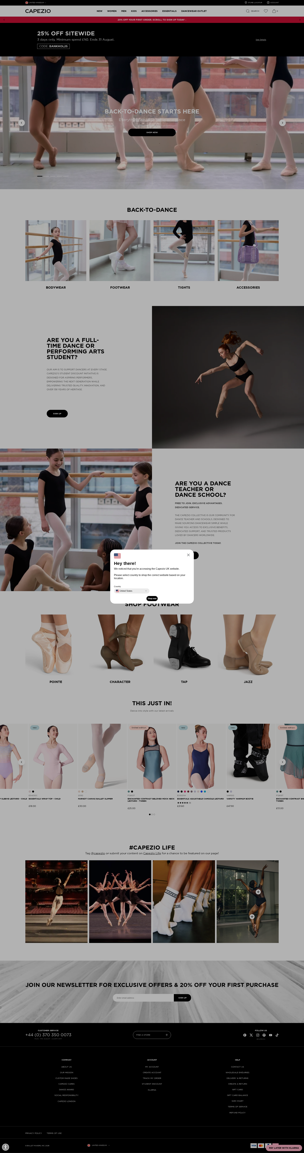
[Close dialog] (210, 536)
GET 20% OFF (121, 591)
